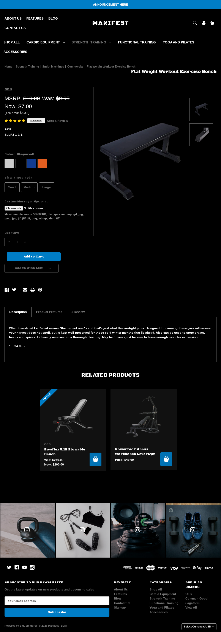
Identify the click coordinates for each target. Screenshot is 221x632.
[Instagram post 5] (82, 530)
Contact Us (15, 28)
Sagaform (192, 603)
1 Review (78, 312)
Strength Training (89, 42)
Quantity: (12, 233)
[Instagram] (32, 567)
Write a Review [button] (57, 120)
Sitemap (120, 607)
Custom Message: (26, 201)
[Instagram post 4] (27, 530)
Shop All (11, 42)
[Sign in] (203, 23)
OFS (188, 594)
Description (18, 312)
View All (191, 607)
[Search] (194, 23)
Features (35, 18)
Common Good (196, 598)
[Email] (25, 290)
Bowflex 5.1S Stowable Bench (64, 451)
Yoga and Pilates (178, 42)
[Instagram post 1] (193, 530)
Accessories (15, 52)
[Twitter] (14, 290)
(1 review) (36, 120)
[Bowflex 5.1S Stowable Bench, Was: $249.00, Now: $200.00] (73, 416)
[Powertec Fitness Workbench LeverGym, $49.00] (144, 416)
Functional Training (137, 42)
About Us (13, 18)
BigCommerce (29, 625)
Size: (18, 177)
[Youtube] (24, 567)
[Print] (32, 290)
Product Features (49, 312)
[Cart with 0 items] (212, 23)
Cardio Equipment (44, 42)
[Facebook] (7, 290)
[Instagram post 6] (138, 530)
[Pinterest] (40, 290)
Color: (19, 154)
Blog (53, 18)
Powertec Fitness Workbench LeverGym (135, 451)
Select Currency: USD (198, 626)
